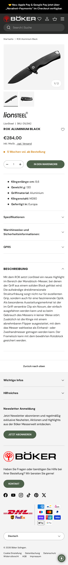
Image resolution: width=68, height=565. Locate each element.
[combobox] (34, 27)
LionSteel (8, 123)
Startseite (8, 39)
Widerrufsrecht (11, 556)
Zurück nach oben (34, 366)
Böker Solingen (19, 547)
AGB (24, 556)
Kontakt (13, 483)
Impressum (35, 556)
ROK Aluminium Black (27, 39)
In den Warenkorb (45, 164)
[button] (55, 19)
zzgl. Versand (24, 143)
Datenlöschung (32, 553)
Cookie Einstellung (12, 553)
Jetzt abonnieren (19, 434)
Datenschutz (49, 553)
